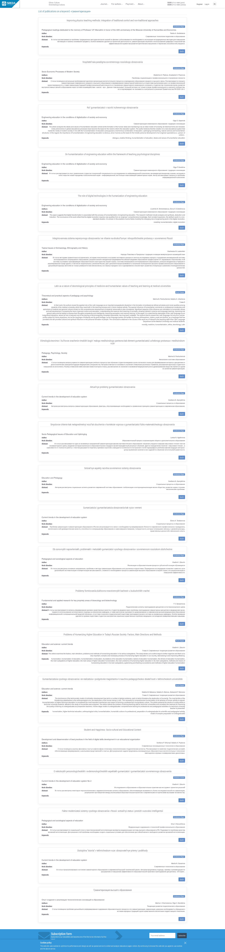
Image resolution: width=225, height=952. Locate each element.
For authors (116, 3)
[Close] (185, 943)
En (215, 4)
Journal (104, 3)
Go (181, 51)
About (140, 3)
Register (200, 4)
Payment (129, 3)
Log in (207, 4)
